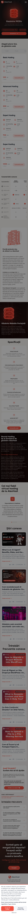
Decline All (14, 912)
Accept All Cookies (7, 908)
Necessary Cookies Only (20, 908)
